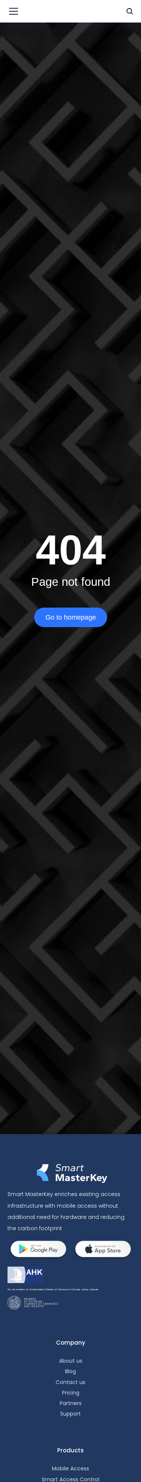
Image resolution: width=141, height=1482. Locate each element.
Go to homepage (70, 617)
